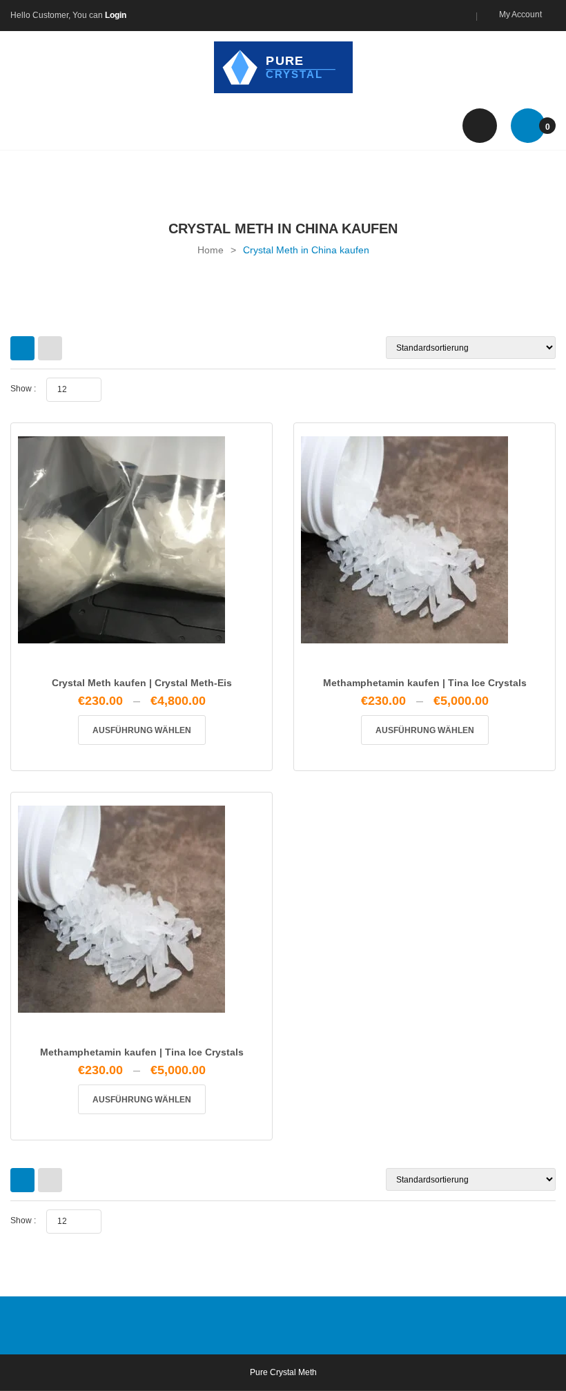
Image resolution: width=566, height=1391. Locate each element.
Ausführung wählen (141, 730)
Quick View (142, 662)
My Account (520, 14)
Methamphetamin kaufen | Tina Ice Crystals (425, 682)
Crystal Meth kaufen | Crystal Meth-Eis (142, 682)
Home (210, 249)
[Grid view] (22, 348)
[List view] (50, 348)
